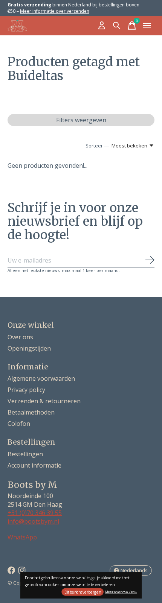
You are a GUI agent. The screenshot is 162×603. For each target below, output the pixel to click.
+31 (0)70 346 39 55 (35, 513)
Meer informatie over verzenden (54, 11)
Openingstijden (29, 348)
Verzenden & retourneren (44, 401)
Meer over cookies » (121, 591)
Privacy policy (26, 390)
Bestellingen (25, 454)
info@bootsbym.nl (33, 521)
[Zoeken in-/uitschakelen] (116, 25)
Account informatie (34, 465)
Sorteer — (97, 145)
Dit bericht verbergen (82, 592)
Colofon (19, 423)
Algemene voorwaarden (41, 378)
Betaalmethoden (31, 412)
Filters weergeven (81, 120)
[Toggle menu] (146, 25)
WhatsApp (22, 537)
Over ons (20, 337)
